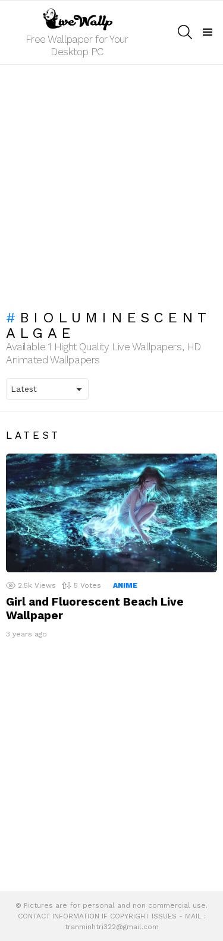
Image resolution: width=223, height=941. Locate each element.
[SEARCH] (185, 32)
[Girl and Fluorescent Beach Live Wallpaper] (111, 513)
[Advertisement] (111, 181)
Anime (125, 585)
